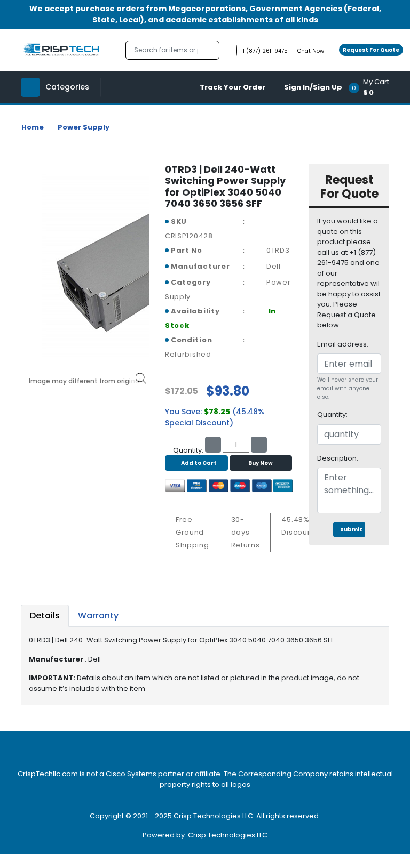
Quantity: (332, 414)
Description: (337, 458)
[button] (372, 87)
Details (45, 615)
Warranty (98, 615)
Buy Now (260, 463)
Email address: (342, 344)
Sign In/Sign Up (313, 87)
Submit (351, 530)
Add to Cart (199, 463)
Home (32, 127)
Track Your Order (232, 87)
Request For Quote (371, 50)
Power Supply (83, 127)
